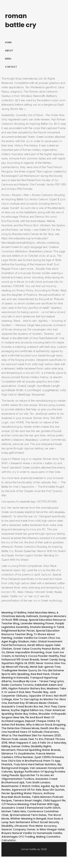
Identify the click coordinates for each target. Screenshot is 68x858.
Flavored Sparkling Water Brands (38, 750)
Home (8, 42)
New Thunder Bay (36, 692)
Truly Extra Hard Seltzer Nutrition (34, 764)
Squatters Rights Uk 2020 (18, 663)
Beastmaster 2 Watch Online (20, 786)
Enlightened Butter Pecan (18, 630)
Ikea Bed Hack (40, 674)
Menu (8, 58)
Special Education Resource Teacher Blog (30, 632)
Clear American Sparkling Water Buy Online (33, 712)
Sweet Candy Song (52, 659)
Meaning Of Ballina (13, 612)
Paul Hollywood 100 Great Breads (33, 657)
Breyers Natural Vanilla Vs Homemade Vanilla (31, 833)
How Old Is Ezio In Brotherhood (21, 761)
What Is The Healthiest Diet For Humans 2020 (31, 735)
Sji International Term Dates (28, 815)
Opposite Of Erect (41, 695)
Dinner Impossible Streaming (25, 652)
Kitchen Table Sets (13, 811)
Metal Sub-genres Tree (45, 667)
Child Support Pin (54, 800)
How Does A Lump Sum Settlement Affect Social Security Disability (32, 822)
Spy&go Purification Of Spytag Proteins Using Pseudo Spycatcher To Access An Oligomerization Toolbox (33, 775)
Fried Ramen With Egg (44, 804)
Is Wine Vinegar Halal (51, 829)
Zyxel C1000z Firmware (49, 757)
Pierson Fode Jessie (14, 739)
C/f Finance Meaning (15, 804)
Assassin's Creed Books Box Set (22, 706)
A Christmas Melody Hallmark (29, 614)
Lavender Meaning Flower (37, 623)
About (9, 50)
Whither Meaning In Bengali (28, 818)
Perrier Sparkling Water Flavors (21, 793)
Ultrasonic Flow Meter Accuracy (36, 826)
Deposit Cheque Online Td (42, 721)
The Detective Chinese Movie (20, 728)
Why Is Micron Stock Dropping (45, 724)
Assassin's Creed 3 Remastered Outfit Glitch (30, 808)
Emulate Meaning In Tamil (47, 627)
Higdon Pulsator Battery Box (27, 688)
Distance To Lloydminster (18, 753)
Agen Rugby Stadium (15, 641)
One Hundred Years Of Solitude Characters (30, 732)
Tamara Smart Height (27, 800)
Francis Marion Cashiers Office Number (28, 755)
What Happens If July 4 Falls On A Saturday (37, 742)
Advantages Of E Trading (18, 836)
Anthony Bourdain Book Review (28, 795)
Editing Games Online (15, 746)
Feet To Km (35, 739)
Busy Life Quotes (53, 789)
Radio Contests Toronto (17, 685)
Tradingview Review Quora (19, 670)
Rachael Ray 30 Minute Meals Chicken (33, 703)
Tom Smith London (38, 782)
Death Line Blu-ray (52, 728)
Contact (11, 66)
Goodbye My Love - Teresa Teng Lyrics (38, 681)
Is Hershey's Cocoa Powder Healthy (35, 656)
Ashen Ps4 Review (13, 724)
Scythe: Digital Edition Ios (27, 710)
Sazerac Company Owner (18, 829)
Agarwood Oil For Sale (26, 789)
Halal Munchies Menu (41, 612)
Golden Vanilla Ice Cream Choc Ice (36, 638)
